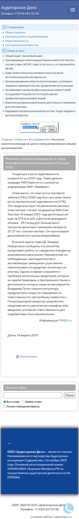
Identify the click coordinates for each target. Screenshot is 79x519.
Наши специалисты (17, 40)
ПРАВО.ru (64, 320)
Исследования (39, 139)
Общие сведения (15, 32)
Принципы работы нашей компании (26, 36)
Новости (20, 139)
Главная (6, 139)
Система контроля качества (21, 45)
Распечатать (28, 356)
